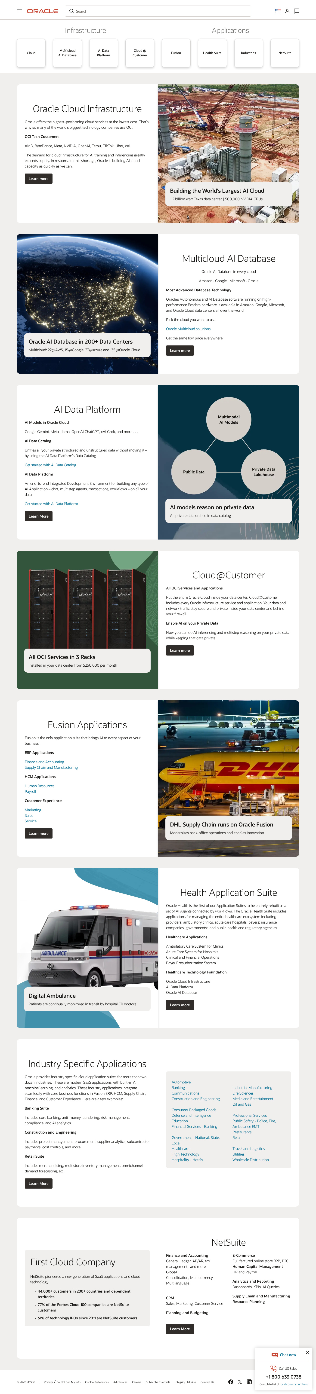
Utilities (238, 1154)
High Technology (185, 1154)
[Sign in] (287, 11)
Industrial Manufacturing (252, 1087)
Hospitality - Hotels (187, 1159)
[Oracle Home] (42, 11)
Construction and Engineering (196, 1098)
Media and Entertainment (252, 1098)
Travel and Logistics (248, 1148)
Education (180, 1120)
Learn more (39, 178)
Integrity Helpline (185, 1382)
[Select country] (278, 11)
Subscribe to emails (158, 1382)
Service (31, 820)
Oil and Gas (241, 1104)
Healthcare (180, 1148)
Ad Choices (120, 1382)
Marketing (33, 809)
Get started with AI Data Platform (51, 503)
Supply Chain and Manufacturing (51, 767)
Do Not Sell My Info (68, 1382)
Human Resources (39, 785)
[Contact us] (296, 11)
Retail (237, 1137)
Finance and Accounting (44, 761)
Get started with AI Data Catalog (50, 464)
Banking (178, 1087)
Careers (136, 1382)
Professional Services (249, 1115)
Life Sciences (243, 1093)
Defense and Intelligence (191, 1115)
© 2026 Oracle (26, 1382)
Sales (29, 815)
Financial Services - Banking (194, 1126)
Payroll (30, 791)
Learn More (39, 516)
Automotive (181, 1082)
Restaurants (241, 1131)
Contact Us (207, 1382)
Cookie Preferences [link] (97, 1382)
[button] (19, 11)
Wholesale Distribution (250, 1159)
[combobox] (158, 11)
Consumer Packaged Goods (194, 1109)
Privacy (48, 1382)
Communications (185, 1093)
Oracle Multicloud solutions (188, 328)
